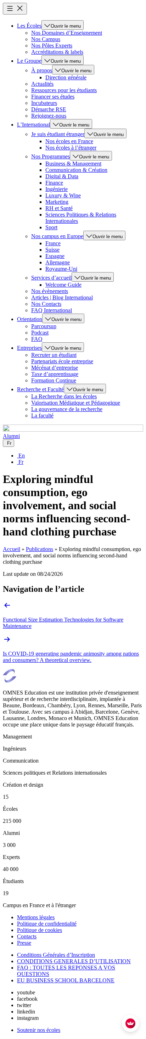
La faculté (42, 415)
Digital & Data (61, 176)
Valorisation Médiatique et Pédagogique (75, 403)
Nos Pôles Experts (51, 46)
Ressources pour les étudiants (64, 90)
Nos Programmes (50, 156)
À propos (41, 70)
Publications (39, 549)
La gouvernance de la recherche (66, 409)
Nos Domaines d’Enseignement (66, 33)
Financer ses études (52, 97)
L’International (33, 125)
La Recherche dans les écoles (64, 396)
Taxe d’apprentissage (54, 374)
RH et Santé (59, 208)
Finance (54, 183)
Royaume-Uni (61, 269)
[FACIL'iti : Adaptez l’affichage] (130, 1023)
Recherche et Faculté (40, 389)
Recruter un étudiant (54, 355)
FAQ (37, 339)
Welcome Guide (63, 285)
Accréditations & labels (57, 52)
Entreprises (29, 348)
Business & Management (73, 164)
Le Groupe (29, 61)
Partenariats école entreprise (62, 361)
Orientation (29, 319)
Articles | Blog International (62, 297)
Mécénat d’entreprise (54, 368)
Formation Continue (53, 380)
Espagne (54, 256)
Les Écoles (29, 26)
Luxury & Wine (63, 195)
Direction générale (65, 77)
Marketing (56, 202)
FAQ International (51, 310)
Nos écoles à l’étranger (70, 148)
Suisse (52, 250)
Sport (51, 227)
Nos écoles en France (69, 141)
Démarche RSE (48, 109)
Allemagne (57, 262)
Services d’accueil (51, 278)
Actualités (42, 84)
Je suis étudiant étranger (57, 134)
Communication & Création (76, 170)
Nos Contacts (46, 304)
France (53, 243)
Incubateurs (44, 103)
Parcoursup (43, 326)
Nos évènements (49, 291)
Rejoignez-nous (48, 116)
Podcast (40, 333)
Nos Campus (45, 39)
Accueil (11, 549)
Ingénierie (56, 189)
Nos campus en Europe (57, 236)
